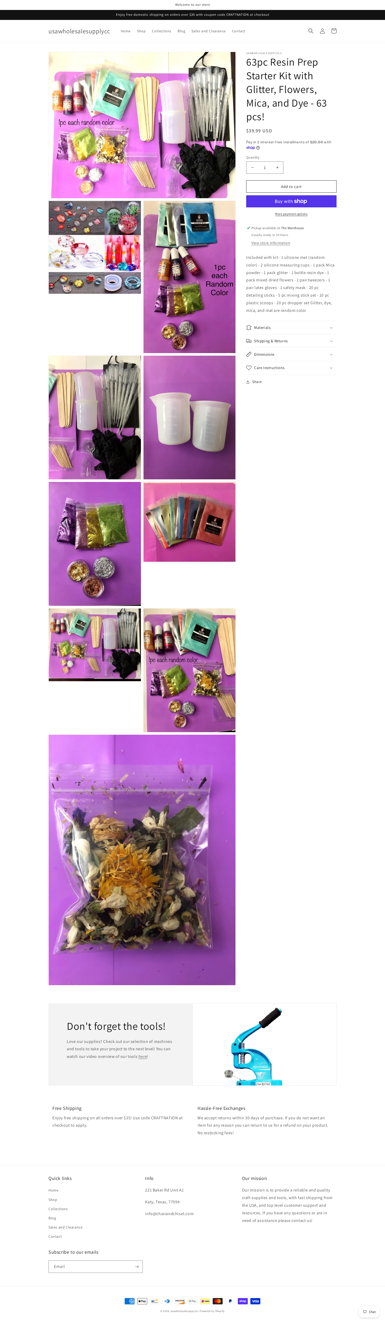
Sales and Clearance (65, 1227)
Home (53, 1190)
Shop (52, 1199)
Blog (52, 1218)
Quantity (252, 157)
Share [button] (257, 381)
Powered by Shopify (212, 1311)
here (143, 1056)
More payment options (291, 214)
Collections (58, 1208)
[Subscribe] (136, 1267)
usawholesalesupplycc (184, 1311)
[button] (311, 31)
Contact (55, 1236)
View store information (270, 242)
